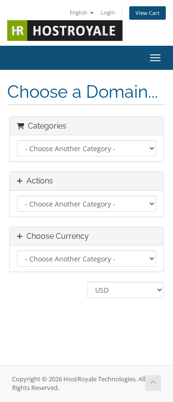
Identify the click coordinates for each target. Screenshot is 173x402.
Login (108, 12)
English (79, 12)
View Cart (148, 12)
